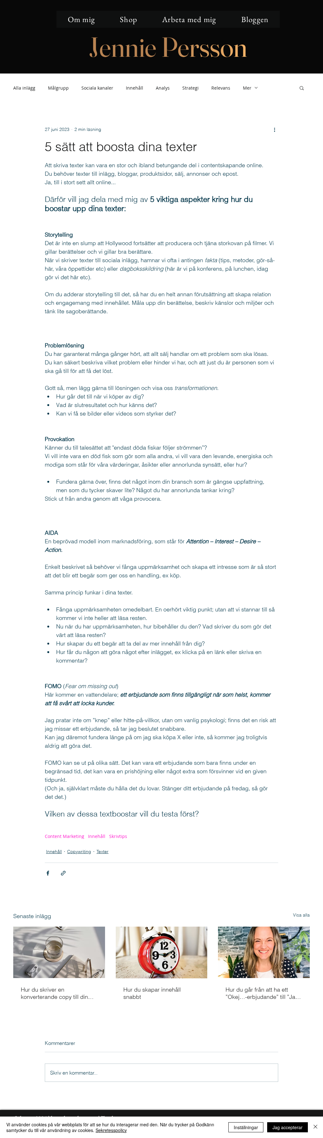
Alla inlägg (24, 88)
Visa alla (301, 915)
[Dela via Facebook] (48, 873)
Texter (103, 851)
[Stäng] (315, 1127)
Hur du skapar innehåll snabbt (152, 993)
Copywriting (79, 851)
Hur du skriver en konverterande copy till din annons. (54, 993)
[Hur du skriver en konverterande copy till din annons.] (59, 952)
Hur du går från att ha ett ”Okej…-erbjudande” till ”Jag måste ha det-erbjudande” (262, 993)
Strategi (190, 88)
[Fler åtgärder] (274, 129)
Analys (163, 88)
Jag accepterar (287, 1127)
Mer (247, 88)
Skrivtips (118, 836)
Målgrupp (58, 88)
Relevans (220, 88)
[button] (302, 87)
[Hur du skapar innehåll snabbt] (162, 952)
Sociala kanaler (97, 88)
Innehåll (134, 88)
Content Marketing (64, 836)
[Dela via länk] (63, 873)
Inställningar (246, 1127)
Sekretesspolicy (111, 1130)
